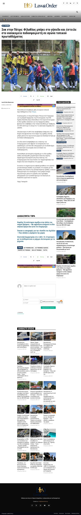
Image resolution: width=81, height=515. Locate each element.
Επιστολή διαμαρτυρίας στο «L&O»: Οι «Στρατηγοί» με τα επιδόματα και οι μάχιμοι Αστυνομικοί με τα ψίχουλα (36, 239)
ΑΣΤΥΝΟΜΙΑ (5, 25)
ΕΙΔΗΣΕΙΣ (33, 339)
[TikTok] (74, 3)
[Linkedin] (70, 3)
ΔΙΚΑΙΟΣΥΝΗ (47, 339)
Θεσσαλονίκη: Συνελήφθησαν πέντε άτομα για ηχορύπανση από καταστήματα (23, 345)
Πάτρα (34, 112)
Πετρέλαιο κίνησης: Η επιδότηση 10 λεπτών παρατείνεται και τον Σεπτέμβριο (36, 368)
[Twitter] (36, 505)
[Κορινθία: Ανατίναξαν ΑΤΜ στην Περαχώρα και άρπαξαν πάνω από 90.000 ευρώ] (36, 457)
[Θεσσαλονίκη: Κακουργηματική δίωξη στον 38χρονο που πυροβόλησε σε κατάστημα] (50, 336)
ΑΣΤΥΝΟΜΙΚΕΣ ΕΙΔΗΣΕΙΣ (41, 248)
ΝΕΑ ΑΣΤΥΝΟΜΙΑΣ (37, 250)
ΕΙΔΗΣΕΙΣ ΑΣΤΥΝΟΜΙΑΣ (24, 250)
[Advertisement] (36, 198)
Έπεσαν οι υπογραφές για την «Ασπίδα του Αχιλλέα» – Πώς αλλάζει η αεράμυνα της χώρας (36, 232)
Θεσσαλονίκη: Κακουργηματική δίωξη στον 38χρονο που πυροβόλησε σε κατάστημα (50, 346)
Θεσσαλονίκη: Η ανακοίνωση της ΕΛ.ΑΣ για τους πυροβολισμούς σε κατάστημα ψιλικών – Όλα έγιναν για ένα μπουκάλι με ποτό (50, 396)
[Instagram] (67, 3)
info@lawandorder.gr (43, 501)
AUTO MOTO (21, 436)
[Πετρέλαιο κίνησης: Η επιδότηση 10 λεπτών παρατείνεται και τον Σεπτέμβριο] (36, 360)
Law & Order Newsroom (8, 102)
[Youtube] (44, 505)
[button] (77, 12)
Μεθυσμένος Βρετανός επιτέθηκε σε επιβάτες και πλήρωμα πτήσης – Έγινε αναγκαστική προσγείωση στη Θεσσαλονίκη (36, 444)
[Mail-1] (48, 505)
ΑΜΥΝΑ (46, 412)
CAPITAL (33, 363)
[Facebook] (63, 3)
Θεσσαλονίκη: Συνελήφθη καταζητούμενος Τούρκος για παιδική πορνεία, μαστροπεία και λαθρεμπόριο (35, 419)
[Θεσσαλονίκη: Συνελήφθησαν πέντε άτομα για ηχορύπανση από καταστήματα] (23, 336)
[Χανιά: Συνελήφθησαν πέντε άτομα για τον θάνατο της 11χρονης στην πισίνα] (50, 433)
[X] (77, 3)
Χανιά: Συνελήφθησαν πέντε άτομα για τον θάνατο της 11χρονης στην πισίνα (49, 441)
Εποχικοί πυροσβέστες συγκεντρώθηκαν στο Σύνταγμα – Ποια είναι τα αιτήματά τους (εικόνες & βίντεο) (36, 395)
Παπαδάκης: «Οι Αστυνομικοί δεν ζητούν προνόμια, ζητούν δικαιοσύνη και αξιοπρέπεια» (23, 466)
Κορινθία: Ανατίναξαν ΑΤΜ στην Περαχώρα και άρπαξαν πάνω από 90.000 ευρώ (36, 465)
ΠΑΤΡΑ (45, 250)
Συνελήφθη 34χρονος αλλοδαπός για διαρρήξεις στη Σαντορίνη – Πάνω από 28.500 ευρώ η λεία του (49, 370)
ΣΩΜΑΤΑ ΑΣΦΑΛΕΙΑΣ (23, 363)
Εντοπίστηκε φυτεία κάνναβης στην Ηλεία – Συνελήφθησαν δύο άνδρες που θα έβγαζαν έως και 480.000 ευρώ (23, 395)
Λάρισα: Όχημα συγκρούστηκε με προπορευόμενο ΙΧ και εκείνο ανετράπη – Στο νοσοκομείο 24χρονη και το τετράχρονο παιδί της (36, 347)
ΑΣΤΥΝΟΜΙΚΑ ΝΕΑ (29, 248)
